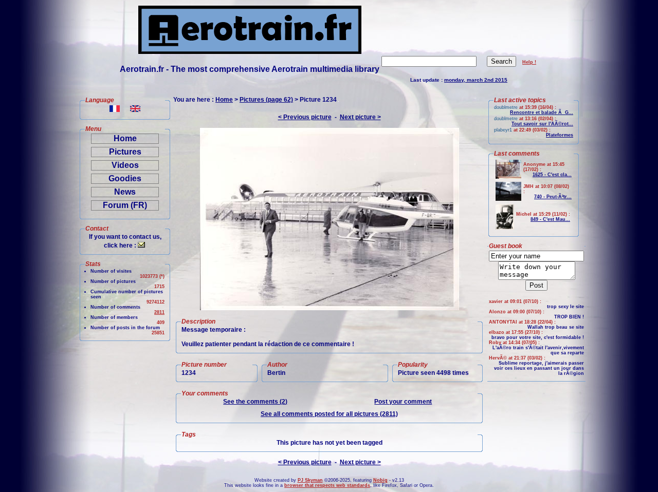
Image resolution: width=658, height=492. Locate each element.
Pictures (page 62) (266, 99)
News (125, 191)
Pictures (125, 151)
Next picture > (360, 117)
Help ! (529, 62)
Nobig (380, 480)
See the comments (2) (255, 401)
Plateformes (559, 135)
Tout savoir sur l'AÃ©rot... (542, 123)
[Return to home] (249, 51)
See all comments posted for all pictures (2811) (329, 414)
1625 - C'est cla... (552, 174)
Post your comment (403, 401)
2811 (159, 312)
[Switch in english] (135, 109)
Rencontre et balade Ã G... (541, 112)
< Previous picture (305, 117)
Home (125, 138)
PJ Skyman (310, 480)
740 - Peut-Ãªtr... (553, 196)
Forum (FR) (125, 205)
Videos (125, 165)
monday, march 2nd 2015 (475, 80)
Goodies (124, 178)
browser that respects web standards (327, 485)
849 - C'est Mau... (550, 219)
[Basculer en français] (114, 109)
